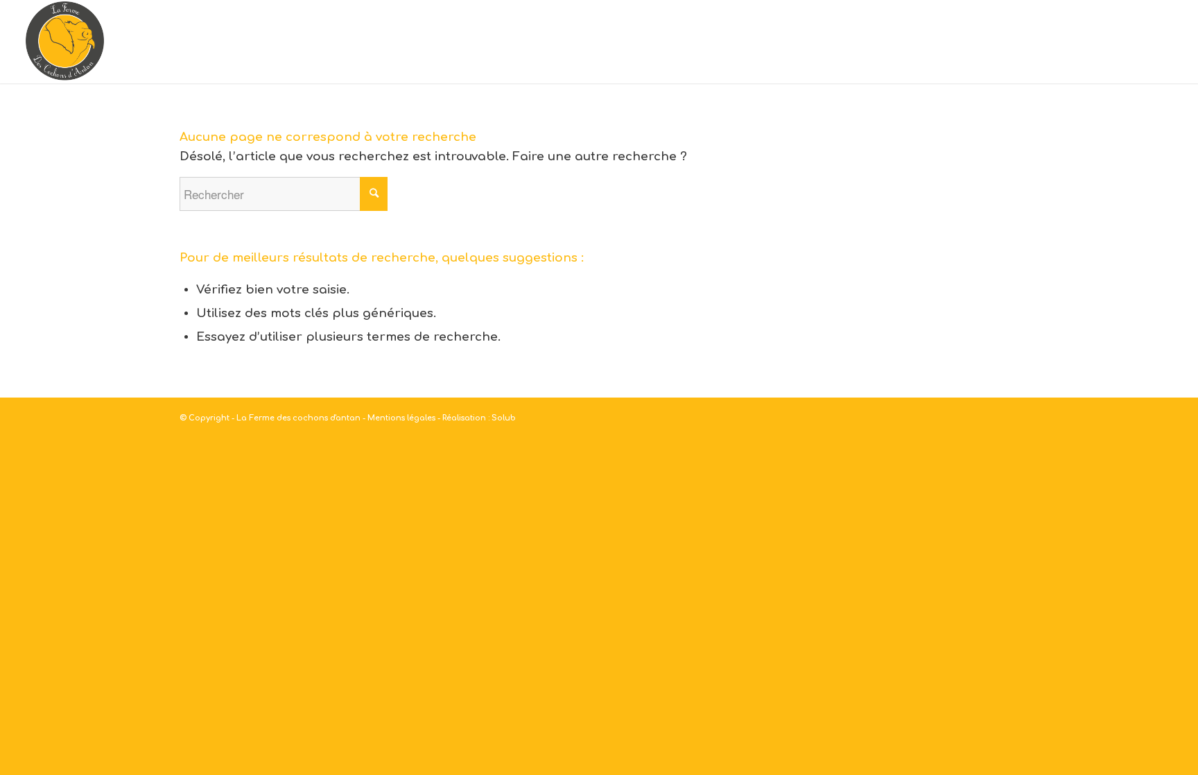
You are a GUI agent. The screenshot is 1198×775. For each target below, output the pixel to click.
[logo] (65, 41)
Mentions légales (401, 418)
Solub (504, 418)
